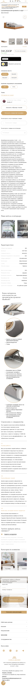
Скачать (24, 46)
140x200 (4, 74)
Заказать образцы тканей (14, 107)
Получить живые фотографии (14, 113)
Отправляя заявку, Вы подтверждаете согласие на (14, 605)
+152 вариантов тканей (7, 95)
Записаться (13, 599)
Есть (14, 86)
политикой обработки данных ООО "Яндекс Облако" (10, 6)
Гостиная (7, 568)
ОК (24, 6)
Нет (5, 86)
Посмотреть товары (11, 122)
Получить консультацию (20, 51)
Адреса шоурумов (10, 534)
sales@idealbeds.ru (17, 436)
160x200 (14, 74)
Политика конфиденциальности (11, 678)
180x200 (4, 77)
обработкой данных (12, 5)
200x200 (14, 77)
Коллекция (6, 132)
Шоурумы (4, 635)
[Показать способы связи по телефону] (19, 1)
